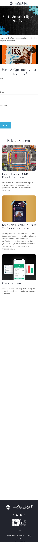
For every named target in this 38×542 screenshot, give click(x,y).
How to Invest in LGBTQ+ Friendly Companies (16, 175)
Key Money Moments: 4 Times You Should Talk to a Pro (19, 226)
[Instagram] (24, 515)
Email (2, 92)
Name (2, 78)
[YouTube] (20, 515)
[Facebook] (13, 515)
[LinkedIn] (17, 515)
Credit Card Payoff (12, 283)
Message (3, 105)
